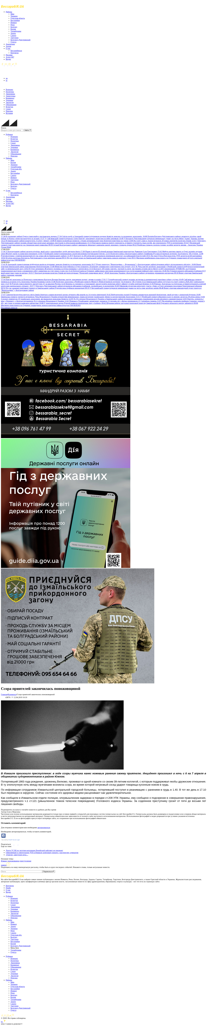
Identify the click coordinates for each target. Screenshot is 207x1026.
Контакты (15, 53)
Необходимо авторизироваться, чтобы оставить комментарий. (26, 832)
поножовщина (13, 861)
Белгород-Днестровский (20, 40)
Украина (14, 16)
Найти (27, 130)
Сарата (13, 35)
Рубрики (9, 134)
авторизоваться (43, 828)
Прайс (8, 888)
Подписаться (48, 871)
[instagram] (9, 65)
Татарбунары (16, 31)
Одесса (13, 42)
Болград (14, 27)
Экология (10, 102)
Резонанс (9, 90)
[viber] (16, 65)
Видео (8, 59)
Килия (13, 29)
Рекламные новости (9, 308)
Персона (9, 111)
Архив (8, 46)
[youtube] (6, 65)
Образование (11, 105)
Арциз (13, 33)
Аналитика (10, 44)
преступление (25, 861)
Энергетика (10, 96)
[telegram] (13, 65)
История (9, 113)
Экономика (10, 94)
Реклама (9, 55)
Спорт (8, 109)
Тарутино (14, 38)
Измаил (14, 23)
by (2, 1022)
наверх (4, 865)
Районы (9, 12)
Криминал (10, 98)
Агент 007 (10, 57)
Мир (12, 14)
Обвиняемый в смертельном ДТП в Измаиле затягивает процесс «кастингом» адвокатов (42, 853)
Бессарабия (15, 20)
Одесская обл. (16, 169)
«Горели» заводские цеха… (17, 855)
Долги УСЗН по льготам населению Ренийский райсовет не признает (34, 850)
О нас (8, 48)
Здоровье (9, 100)
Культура (9, 107)
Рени (13, 25)
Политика (10, 92)
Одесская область (18, 18)
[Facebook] (2, 65)
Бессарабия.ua (16, 51)
